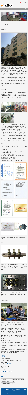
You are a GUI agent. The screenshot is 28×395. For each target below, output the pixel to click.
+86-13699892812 (8, 363)
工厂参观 (24, 389)
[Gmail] (9, 371)
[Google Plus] (5, 371)
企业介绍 (8, 389)
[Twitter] (1, 371)
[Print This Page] (11, 371)
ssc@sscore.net (6, 367)
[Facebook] (3, 371)
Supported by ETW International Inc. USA (14, 393)
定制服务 (18, 389)
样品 (13, 389)
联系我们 (3, 356)
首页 (3, 389)
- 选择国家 (24, 2)
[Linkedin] (7, 371)
